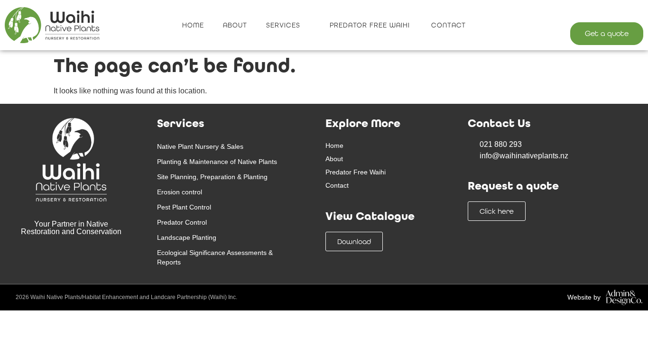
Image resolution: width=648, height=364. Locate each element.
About (235, 25)
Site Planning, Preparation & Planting (212, 177)
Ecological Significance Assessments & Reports (215, 257)
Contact (448, 25)
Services (283, 25)
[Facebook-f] (613, 12)
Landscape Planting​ (186, 237)
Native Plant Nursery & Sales (200, 146)
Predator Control (182, 222)
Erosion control (179, 192)
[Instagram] (633, 12)
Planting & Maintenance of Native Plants (217, 161)
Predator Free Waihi (371, 25)
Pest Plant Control (184, 207)
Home (193, 25)
